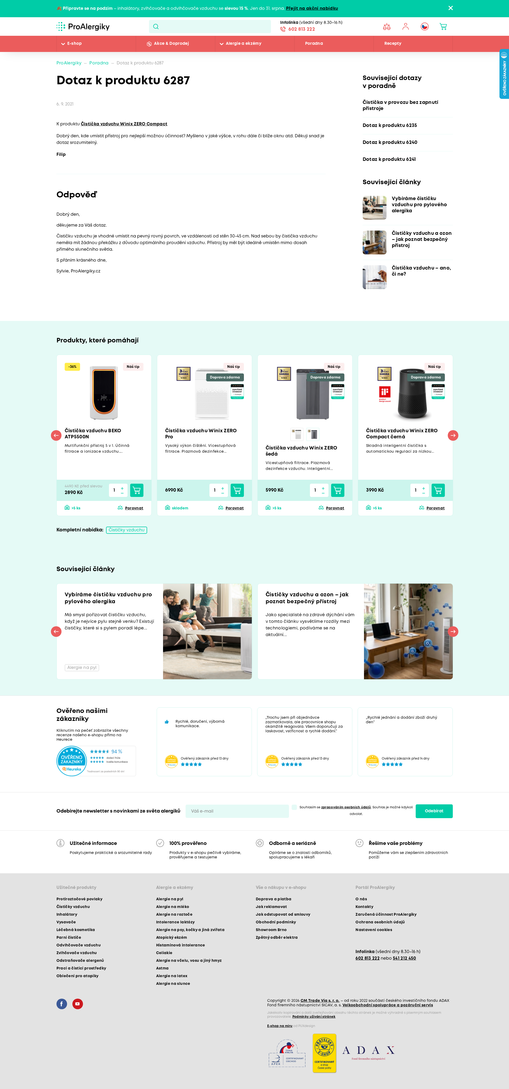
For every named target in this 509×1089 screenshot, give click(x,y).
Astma (162, 968)
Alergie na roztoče (174, 914)
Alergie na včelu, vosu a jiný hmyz (189, 960)
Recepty (392, 44)
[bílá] (297, 434)
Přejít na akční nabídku (312, 9)
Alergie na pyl (169, 899)
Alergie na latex (171, 976)
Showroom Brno (271, 930)
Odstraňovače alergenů (80, 960)
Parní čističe (68, 937)
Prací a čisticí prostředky (81, 968)
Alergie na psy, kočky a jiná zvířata (190, 930)
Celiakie (164, 953)
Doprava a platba (273, 899)
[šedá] (312, 434)
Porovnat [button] (134, 508)
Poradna (314, 44)
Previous (56, 435)
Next (453, 435)
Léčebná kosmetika (75, 930)
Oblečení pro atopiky (77, 976)
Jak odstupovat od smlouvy (283, 914)
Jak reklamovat (271, 907)
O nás (361, 899)
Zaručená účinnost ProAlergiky (386, 914)
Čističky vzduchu (127, 530)
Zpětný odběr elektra (277, 937)
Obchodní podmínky (276, 922)
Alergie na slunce (173, 983)
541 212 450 (404, 958)
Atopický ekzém (171, 937)
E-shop (74, 44)
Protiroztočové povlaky (79, 899)
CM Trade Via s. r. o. (320, 1000)
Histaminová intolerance (180, 945)
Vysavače (66, 922)
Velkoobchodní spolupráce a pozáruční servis (388, 1005)
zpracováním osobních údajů (346, 807)
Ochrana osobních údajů (380, 922)
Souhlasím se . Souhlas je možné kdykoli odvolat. (356, 810)
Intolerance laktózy (175, 922)
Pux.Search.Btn (155, 26)
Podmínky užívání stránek (314, 1016)
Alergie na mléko (172, 907)
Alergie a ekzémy (243, 44)
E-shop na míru (280, 1026)
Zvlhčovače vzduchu (76, 953)
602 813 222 (301, 29)
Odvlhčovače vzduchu (78, 945)
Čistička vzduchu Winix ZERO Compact (124, 124)
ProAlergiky (69, 63)
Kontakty (364, 907)
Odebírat (434, 811)
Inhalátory (66, 914)
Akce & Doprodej (171, 44)
